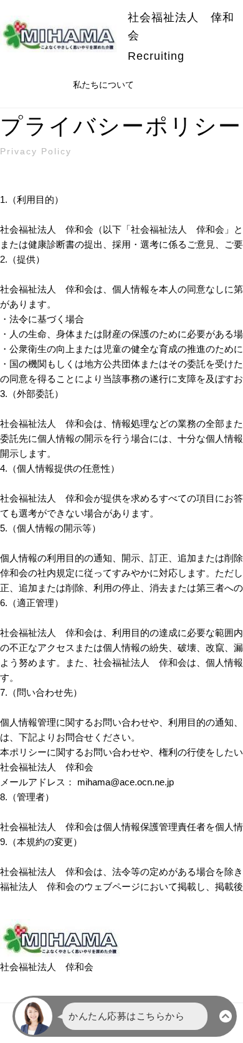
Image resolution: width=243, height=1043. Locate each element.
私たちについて (103, 85)
